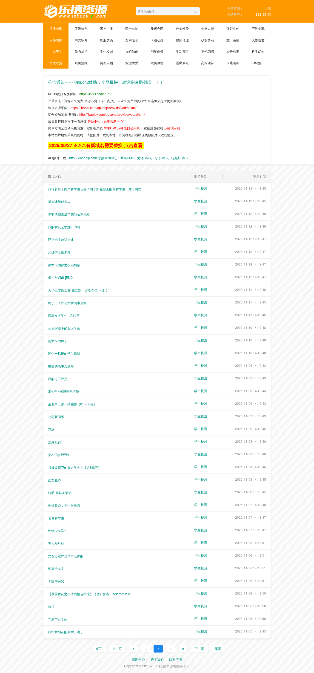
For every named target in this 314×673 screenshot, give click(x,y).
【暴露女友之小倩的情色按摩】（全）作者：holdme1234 (89, 594)
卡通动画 (157, 40)
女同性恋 (131, 40)
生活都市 (182, 51)
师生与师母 (61, 277)
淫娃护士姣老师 (59, 252)
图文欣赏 (55, 63)
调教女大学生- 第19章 (64, 315)
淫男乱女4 (55, 442)
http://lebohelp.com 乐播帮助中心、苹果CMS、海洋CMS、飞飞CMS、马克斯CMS (128, 158)
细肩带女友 (56, 568)
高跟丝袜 (207, 63)
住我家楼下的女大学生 (64, 328)
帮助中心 (138, 659)
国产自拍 (131, 28)
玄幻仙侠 (131, 51)
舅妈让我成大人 (59, 201)
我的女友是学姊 (64, 227)
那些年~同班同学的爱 (63, 391)
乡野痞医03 (56, 581)
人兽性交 (258, 40)
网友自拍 (106, 63)
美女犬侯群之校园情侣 (64, 265)
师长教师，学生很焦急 (64, 505)
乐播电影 (55, 28)
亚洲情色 (81, 28)
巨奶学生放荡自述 (61, 239)
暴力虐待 (81, 51)
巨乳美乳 (258, 28)
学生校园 (106, 51)
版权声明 (175, 659)
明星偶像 (157, 51)
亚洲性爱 (131, 63)
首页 (98, 648)
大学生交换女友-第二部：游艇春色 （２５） (79, 290)
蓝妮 (51, 606)
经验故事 (232, 51)
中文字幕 (81, 40)
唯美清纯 (81, 63)
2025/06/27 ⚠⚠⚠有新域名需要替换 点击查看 (96, 145)
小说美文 (55, 51)
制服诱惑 (106, 40)
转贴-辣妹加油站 (60, 492)
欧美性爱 (182, 28)
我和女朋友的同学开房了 (65, 632)
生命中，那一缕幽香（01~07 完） (72, 404)
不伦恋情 (207, 51)
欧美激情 (157, 63)
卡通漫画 (232, 63)
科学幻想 (258, 51)
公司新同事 (56, 416)
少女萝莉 (207, 40)
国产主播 (106, 28)
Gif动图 (257, 63)
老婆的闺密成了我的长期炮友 (69, 214)
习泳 (51, 429)
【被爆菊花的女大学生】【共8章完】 (74, 467)
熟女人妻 (207, 28)
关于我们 (157, 659)
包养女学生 (56, 518)
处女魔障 (54, 480)
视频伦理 (182, 40)
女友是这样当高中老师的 (65, 556)
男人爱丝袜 (56, 543)
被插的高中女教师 (61, 366)
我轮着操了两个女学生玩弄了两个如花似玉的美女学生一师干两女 (94, 189)
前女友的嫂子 (57, 340)
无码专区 (157, 28)
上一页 (117, 648)
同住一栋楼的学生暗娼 (64, 353)
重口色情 (232, 40)
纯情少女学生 (57, 530)
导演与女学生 (57, 619)
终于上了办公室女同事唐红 (67, 302)
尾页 (218, 648)
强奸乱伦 (232, 28)
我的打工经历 (57, 378)
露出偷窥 (182, 63)
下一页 (199, 648)
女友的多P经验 (58, 454)
